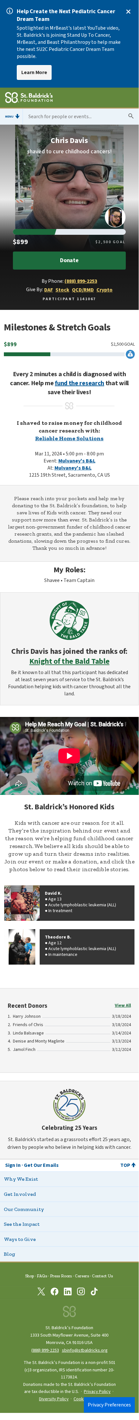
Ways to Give (20, 1239)
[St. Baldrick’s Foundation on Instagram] (81, 1293)
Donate (69, 260)
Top (125, 1165)
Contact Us (102, 1275)
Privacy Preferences (109, 1404)
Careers (82, 1275)
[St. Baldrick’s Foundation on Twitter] (41, 1293)
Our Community (24, 1209)
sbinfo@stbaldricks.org (85, 1350)
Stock (62, 289)
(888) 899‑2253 (45, 1350)
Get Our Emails (41, 1165)
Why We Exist (21, 1179)
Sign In (13, 1165)
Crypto (104, 289)
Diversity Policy (54, 1399)
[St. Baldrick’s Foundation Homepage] (29, 99)
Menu (9, 116)
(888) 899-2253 (81, 281)
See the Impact (22, 1224)
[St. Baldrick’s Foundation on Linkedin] (68, 1293)
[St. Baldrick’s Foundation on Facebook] (54, 1293)
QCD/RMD (83, 289)
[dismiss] (128, 11)
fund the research (79, 383)
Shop (29, 1275)
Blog (9, 1254)
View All (123, 1005)
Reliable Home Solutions (69, 438)
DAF (48, 289)
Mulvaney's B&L (76, 460)
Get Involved (20, 1194)
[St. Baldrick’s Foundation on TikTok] (94, 1293)
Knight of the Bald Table (69, 661)
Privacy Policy (97, 1391)
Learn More (34, 72)
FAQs (42, 1275)
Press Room (61, 1275)
